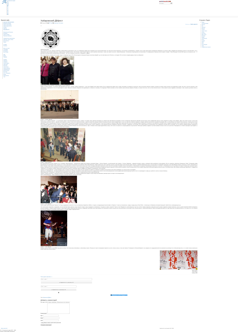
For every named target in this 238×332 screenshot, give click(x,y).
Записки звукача (6, 68)
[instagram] (7, 11)
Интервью (5, 33)
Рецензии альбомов (7, 35)
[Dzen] (7, 5)
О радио (5, 44)
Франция (203, 27)
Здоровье (5, 60)
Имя (42, 315)
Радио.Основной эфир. (205, 22)
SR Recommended (7, 23)
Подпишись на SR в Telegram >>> (120, 295)
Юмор (4, 55)
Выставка (5, 71)
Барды (203, 37)
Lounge (203, 40)
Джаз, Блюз (204, 34)
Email (42, 318)
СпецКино (5, 61)
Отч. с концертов (6, 73)
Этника (203, 29)
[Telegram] (7, 3)
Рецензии (5, 65)
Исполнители (6, 40)
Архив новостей (4, 328)
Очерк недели (6, 63)
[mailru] (7, 9)
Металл (203, 28)
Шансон (203, 24)
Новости (5, 28)
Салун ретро (6, 66)
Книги (203, 39)
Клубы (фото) (6, 75)
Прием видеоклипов (7, 25)
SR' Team (51, 23)
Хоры (203, 45)
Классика (203, 33)
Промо (4, 42)
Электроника (204, 38)
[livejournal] (7, 8)
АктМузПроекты (6, 69)
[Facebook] (190, 24)
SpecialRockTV (6, 29)
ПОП (203, 42)
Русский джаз (204, 44)
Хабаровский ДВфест (47, 297)
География (5, 49)
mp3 (4, 54)
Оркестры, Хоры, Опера (8, 39)
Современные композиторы (9, 38)
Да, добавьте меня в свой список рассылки (51, 322)
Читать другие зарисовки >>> (46, 276)
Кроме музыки (6, 70)
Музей (4, 74)
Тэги (4, 76)
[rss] (7, 14)
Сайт (42, 320)
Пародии (5, 56)
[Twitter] (7, 1)
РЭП (203, 43)
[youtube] (7, 10)
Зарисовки (5, 64)
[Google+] (192, 24)
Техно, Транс (204, 30)
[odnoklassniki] (7, 6)
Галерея (5, 59)
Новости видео (6, 34)
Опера (203, 32)
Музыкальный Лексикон (8, 32)
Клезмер (203, 35)
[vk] (7, 4)
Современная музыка (206, 47)
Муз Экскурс (5, 52)
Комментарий (44, 313)
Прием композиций (7, 24)
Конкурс (5, 27)
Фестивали (5, 50)
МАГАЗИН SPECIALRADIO (8, 22)
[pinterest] (7, 13)
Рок (202, 25)
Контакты (5, 45)
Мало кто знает (6, 48)
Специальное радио (11, 0)
